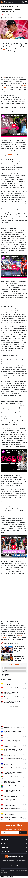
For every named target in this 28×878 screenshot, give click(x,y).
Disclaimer (12, 870)
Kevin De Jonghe (6, 17)
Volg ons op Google (7, 14)
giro (2, 675)
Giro (4, 49)
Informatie (4, 847)
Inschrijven (23, 833)
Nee (6, 670)
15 (25, 17)
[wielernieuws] (14, 856)
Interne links (5, 851)
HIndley (6, 675)
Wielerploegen (6, 839)
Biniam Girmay (13, 105)
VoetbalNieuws (24, 870)
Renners (3, 843)
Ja (5, 668)
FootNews (17, 870)
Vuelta (10, 154)
